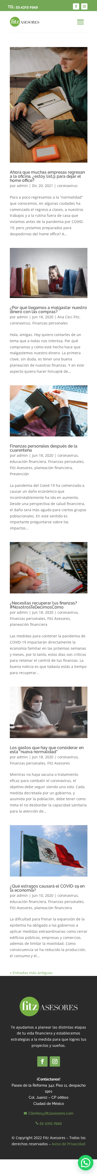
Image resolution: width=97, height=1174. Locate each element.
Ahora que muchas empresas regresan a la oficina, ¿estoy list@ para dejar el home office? (47, 176)
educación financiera (28, 461)
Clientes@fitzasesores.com (50, 1113)
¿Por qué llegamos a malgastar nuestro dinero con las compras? (48, 309)
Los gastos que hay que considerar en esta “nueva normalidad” (47, 749)
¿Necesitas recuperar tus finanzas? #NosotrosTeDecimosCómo (43, 605)
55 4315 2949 (27, 7)
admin (22, 185)
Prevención (19, 473)
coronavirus (67, 185)
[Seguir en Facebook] (76, 6)
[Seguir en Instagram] (84, 6)
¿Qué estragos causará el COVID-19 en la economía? (47, 888)
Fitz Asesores (21, 467)
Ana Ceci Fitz (68, 316)
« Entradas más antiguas (31, 972)
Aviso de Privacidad (68, 1143)
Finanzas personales (50, 323)
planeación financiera (53, 467)
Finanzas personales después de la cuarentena (43, 448)
